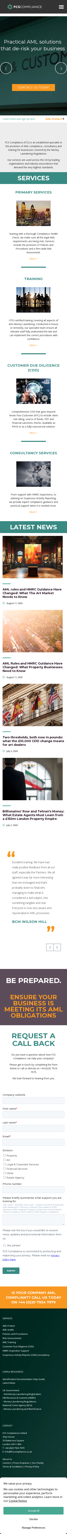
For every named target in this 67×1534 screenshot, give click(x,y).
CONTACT (7, 1425)
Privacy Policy (32, 1466)
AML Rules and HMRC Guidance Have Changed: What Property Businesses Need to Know (33, 667)
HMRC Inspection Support (16, 1350)
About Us (7, 1459)
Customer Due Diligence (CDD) (18, 1346)
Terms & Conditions (13, 1466)
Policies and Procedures (15, 1333)
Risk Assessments (12, 1338)
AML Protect (9, 1325)
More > (34, 258)
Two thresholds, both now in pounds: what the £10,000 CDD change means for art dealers (33, 741)
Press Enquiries (21, 1462)
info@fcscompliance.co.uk (18, 1451)
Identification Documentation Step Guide (24, 1379)
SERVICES (7, 1318)
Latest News (9, 1382)
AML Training (9, 1342)
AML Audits (8, 1329)
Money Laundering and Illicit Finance (22, 1408)
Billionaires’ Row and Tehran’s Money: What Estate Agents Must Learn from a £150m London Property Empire (33, 815)
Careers (7, 1462)
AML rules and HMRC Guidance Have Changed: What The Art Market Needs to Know (32, 593)
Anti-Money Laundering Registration (22, 1394)
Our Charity (38, 1462)
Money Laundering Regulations (20, 1401)
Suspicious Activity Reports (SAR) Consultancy (26, 1354)
